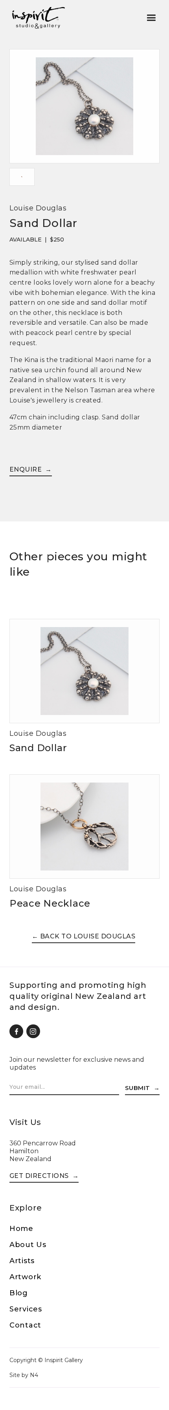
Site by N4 (23, 1375)
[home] (38, 17)
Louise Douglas (38, 208)
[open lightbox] (84, 108)
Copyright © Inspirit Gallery (46, 1360)
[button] (151, 18)
